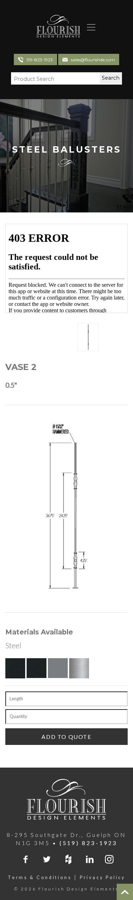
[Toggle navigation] (88, 27)
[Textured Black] (15, 668)
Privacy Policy (103, 877)
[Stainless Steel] (79, 668)
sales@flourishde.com (93, 59)
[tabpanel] (88, 337)
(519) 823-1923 (89, 843)
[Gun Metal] (58, 668)
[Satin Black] (36, 668)
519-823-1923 (40, 59)
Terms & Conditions (40, 877)
